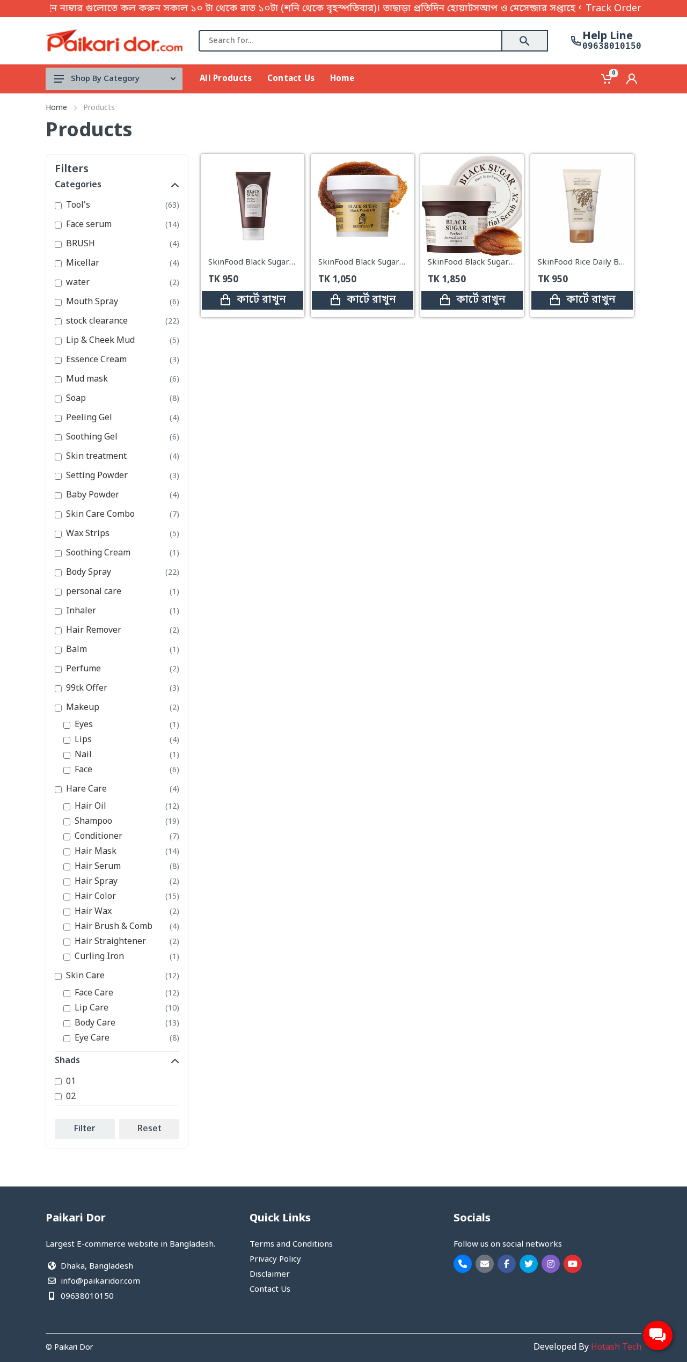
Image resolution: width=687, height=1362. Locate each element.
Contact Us (270, 1289)
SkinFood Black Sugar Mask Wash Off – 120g (402, 262)
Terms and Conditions (291, 1244)
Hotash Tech (616, 1347)
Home (56, 108)
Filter (85, 1129)
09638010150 (611, 46)
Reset (149, 1129)
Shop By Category (105, 79)
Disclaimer (270, 1274)
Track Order (613, 8)
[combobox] (350, 41)
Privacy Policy (275, 1259)
